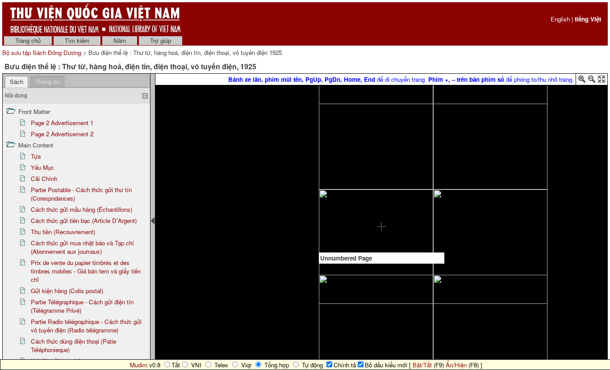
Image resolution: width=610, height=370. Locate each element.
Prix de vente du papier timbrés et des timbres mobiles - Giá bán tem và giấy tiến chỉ (86, 271)
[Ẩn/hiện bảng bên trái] (153, 220)
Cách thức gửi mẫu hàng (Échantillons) (81, 209)
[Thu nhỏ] (592, 80)
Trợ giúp (160, 40)
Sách (16, 81)
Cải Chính (44, 178)
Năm (119, 40)
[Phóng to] (582, 80)
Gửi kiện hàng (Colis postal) (67, 290)
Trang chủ (28, 40)
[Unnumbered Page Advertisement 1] (382, 110)
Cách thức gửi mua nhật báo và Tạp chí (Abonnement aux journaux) (82, 247)
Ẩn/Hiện (456, 365)
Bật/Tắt (422, 365)
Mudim (138, 365)
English (560, 19)
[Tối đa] (601, 80)
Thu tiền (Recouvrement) (63, 231)
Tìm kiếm (77, 40)
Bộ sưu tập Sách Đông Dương (42, 52)
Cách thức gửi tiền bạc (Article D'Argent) (84, 220)
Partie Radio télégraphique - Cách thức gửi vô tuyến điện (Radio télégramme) (86, 325)
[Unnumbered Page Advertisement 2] (381, 188)
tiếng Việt (588, 19)
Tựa (36, 156)
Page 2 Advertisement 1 (62, 122)
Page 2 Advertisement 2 (62, 134)
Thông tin (47, 81)
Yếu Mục (42, 167)
